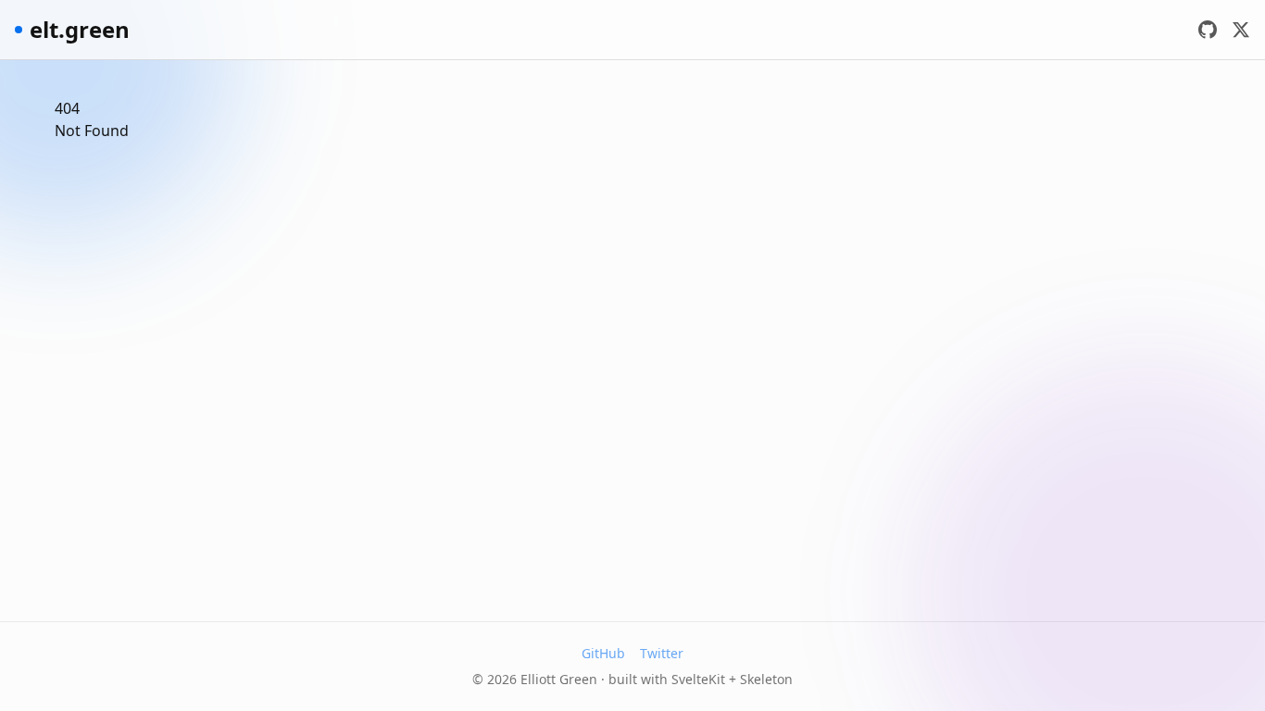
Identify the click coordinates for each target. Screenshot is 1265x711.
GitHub (603, 653)
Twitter (661, 653)
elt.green (80, 29)
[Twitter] (1241, 29)
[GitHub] (1207, 29)
